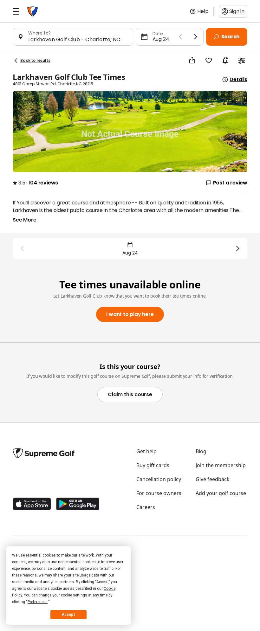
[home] (32, 11)
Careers (145, 507)
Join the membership (221, 465)
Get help (146, 451)
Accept (68, 614)
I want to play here (129, 314)
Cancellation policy (158, 479)
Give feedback (213, 479)
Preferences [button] (38, 602)
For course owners (158, 493)
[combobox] (78, 39)
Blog (201, 451)
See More (24, 219)
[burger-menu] (16, 11)
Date (158, 33)
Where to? (39, 32)
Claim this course (130, 394)
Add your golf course (221, 493)
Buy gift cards (152, 465)
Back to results (35, 60)
